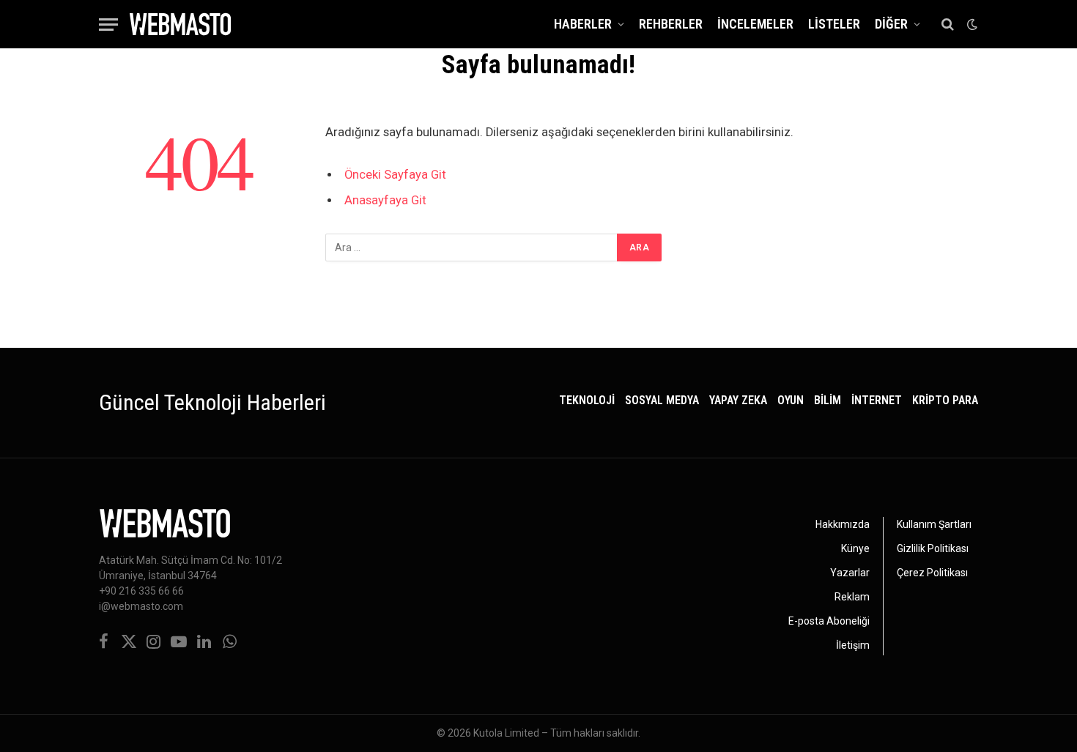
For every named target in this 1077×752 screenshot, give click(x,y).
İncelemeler (755, 23)
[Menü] (108, 24)
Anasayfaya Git (385, 200)
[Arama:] (471, 247)
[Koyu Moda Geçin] (970, 24)
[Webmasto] (180, 24)
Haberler (583, 23)
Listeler (834, 23)
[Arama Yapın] (948, 24)
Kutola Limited (506, 733)
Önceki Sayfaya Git (395, 175)
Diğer (891, 23)
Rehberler (671, 23)
